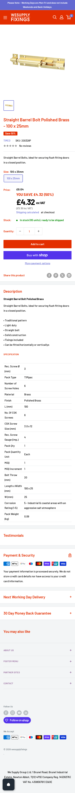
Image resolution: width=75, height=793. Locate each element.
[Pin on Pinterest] (55, 275)
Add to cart (37, 244)
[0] (68, 17)
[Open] (8, 784)
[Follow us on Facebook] (5, 712)
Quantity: (8, 231)
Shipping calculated (27, 212)
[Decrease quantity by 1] (20, 231)
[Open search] (55, 17)
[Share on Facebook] (49, 275)
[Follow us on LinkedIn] (25, 712)
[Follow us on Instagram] (12, 712)
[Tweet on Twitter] (62, 275)
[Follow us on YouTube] (19, 712)
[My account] (61, 17)
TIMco (6, 140)
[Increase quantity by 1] (38, 231)
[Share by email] (69, 275)
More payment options (37, 263)
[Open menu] (5, 17)
